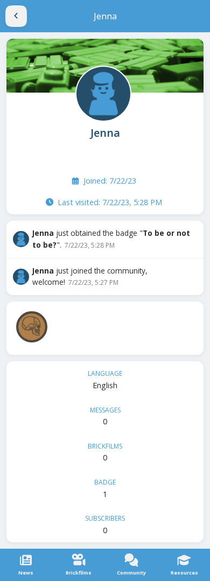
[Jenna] (102, 93)
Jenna (105, 132)
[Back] (16, 16)
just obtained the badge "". (111, 239)
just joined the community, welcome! (90, 276)
